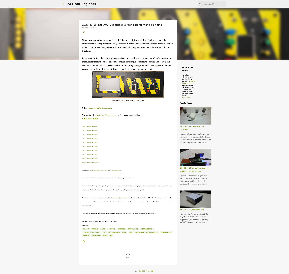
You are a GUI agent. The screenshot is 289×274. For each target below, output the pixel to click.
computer (111, 229)
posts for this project (105, 115)
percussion (139, 232)
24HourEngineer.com (116, 170)
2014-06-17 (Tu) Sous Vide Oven (192, 209)
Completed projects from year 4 (90, 138)
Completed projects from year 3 (90, 134)
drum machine (133, 229)
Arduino (95, 229)
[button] (83, 32)
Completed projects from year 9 (90, 158)
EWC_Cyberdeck (114, 232)
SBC (111, 235)
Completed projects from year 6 (90, 146)
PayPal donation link (189, 82)
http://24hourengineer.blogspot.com (99, 170)
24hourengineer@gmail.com (118, 197)
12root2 (86, 229)
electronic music (147, 229)
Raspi (105, 235)
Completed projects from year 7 (90, 150)
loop (124, 232)
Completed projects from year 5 (90, 142)
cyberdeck (121, 229)
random (86, 235)
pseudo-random (152, 232)
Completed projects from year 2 (90, 130)
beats (103, 229)
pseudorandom (166, 232)
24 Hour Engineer (81, 4)
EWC (104, 232)
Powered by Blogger (146, 271)
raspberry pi (96, 235)
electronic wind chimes (91, 232)
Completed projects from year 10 (90, 162)
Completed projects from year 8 (90, 154)
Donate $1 (186, 97)
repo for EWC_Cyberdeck (100, 108)
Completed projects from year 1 (90, 126)
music (131, 232)
